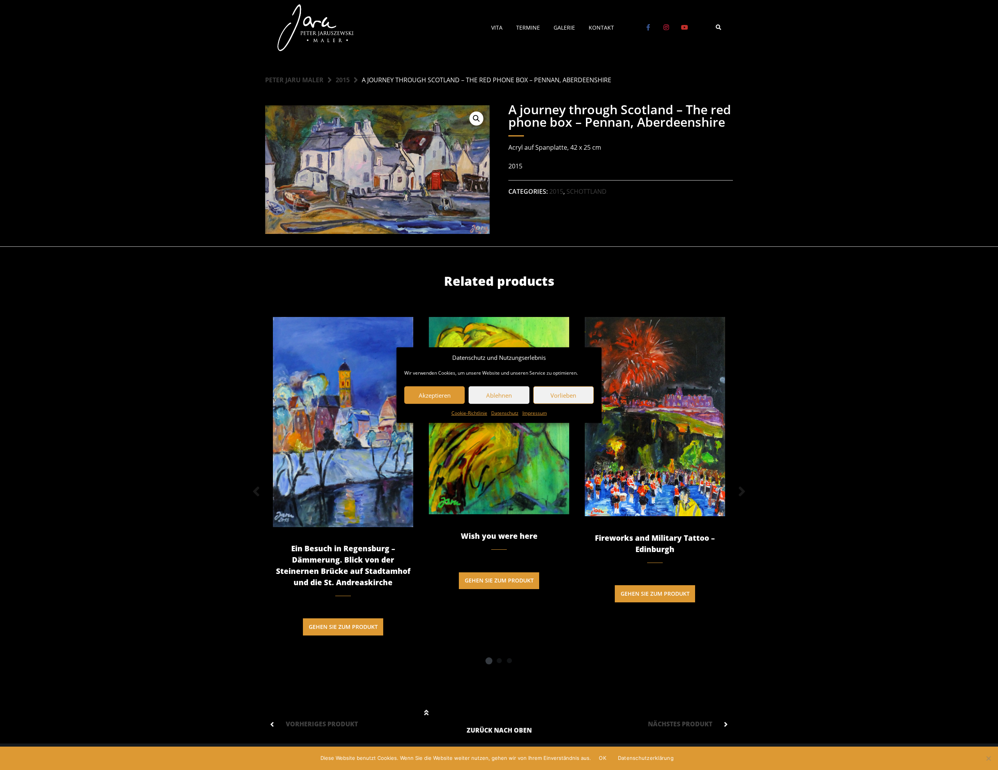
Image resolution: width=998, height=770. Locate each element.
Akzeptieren (435, 395)
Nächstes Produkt (680, 724)
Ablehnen (499, 395)
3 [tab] (509, 660)
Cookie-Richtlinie (469, 413)
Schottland (586, 191)
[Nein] (988, 758)
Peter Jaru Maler (294, 80)
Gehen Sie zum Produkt (343, 626)
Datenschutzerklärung (646, 758)
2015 (343, 80)
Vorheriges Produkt (322, 724)
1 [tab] (489, 660)
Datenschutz (504, 413)
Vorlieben (563, 395)
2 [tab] (499, 660)
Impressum (534, 413)
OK (602, 758)
